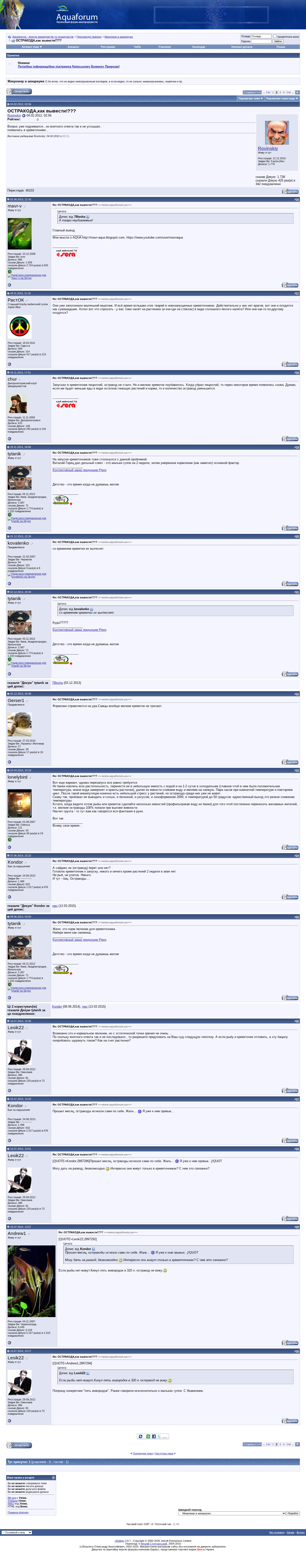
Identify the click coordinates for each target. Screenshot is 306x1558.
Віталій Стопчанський (154, 1543)
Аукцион (73, 46)
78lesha (57, 683)
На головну (276, 1532)
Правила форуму (18, 1512)
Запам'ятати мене (288, 36)
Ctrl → (290, 92)
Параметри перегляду (280, 98)
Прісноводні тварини (88, 36)
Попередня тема (143, 1453)
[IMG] (11, 1503)
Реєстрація (108, 46)
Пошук (281, 46)
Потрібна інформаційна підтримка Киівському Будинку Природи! (69, 66)
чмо (55, 906)
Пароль (245, 41)
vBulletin (119, 1540)
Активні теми (30, 46)
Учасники (164, 46)
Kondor (57, 1006)
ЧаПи (137, 46)
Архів (290, 1532)
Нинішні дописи (241, 46)
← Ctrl (266, 92)
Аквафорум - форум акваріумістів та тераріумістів (42, 36)
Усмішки (13, 1500)
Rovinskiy (268, 148)
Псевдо (245, 36)
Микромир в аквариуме (118, 36)
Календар (198, 46)
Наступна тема (164, 1453)
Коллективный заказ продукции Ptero (79, 470)
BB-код (12, 1497)
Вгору (301, 1532)
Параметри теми (249, 98)
